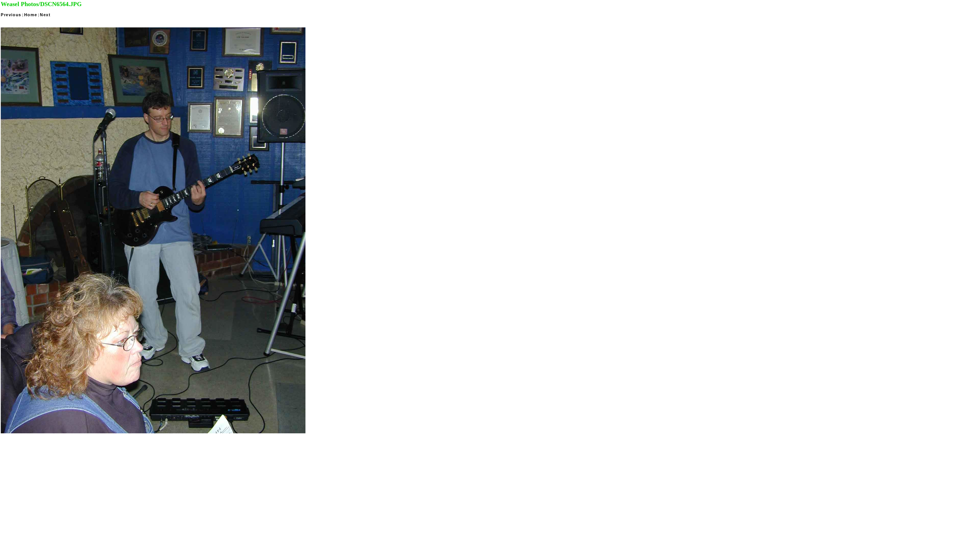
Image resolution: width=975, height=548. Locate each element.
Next (45, 15)
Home (30, 15)
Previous (11, 15)
